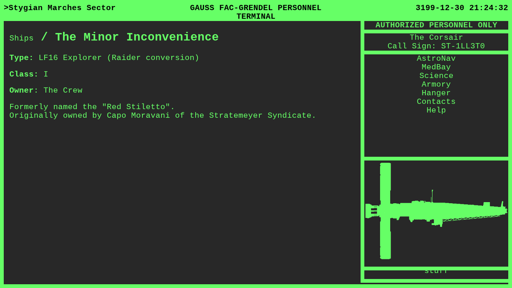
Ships (21, 38)
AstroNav (436, 58)
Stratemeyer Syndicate (260, 115)
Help (436, 110)
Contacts (436, 102)
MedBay (436, 67)
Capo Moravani (138, 115)
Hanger (436, 93)
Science (436, 76)
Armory (436, 84)
